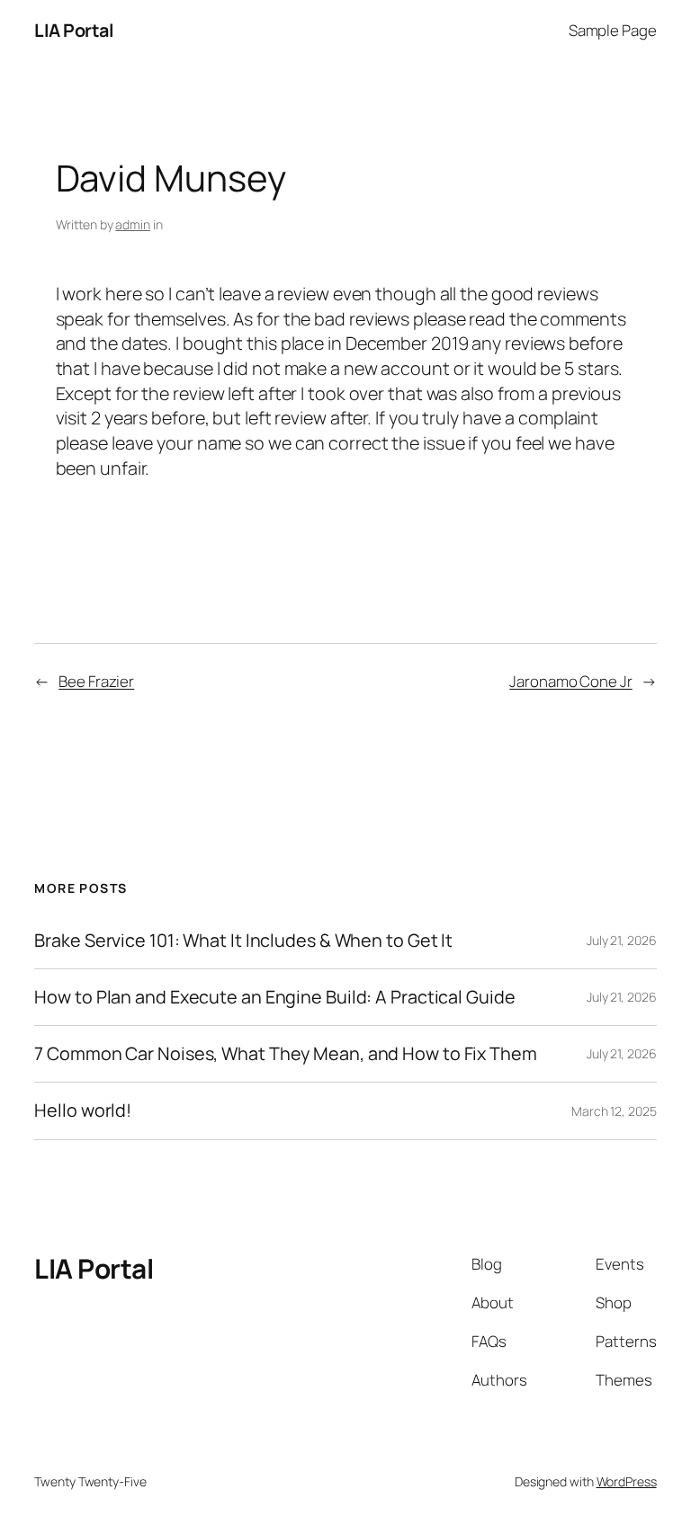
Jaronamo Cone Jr (570, 681)
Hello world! (82, 1110)
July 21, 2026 (622, 940)
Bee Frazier (96, 681)
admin (132, 224)
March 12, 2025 (614, 1110)
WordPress (627, 1481)
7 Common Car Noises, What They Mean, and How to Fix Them (285, 1054)
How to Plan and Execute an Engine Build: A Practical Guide (274, 997)
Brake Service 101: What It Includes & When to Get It (243, 940)
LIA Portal (73, 30)
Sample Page (613, 30)
